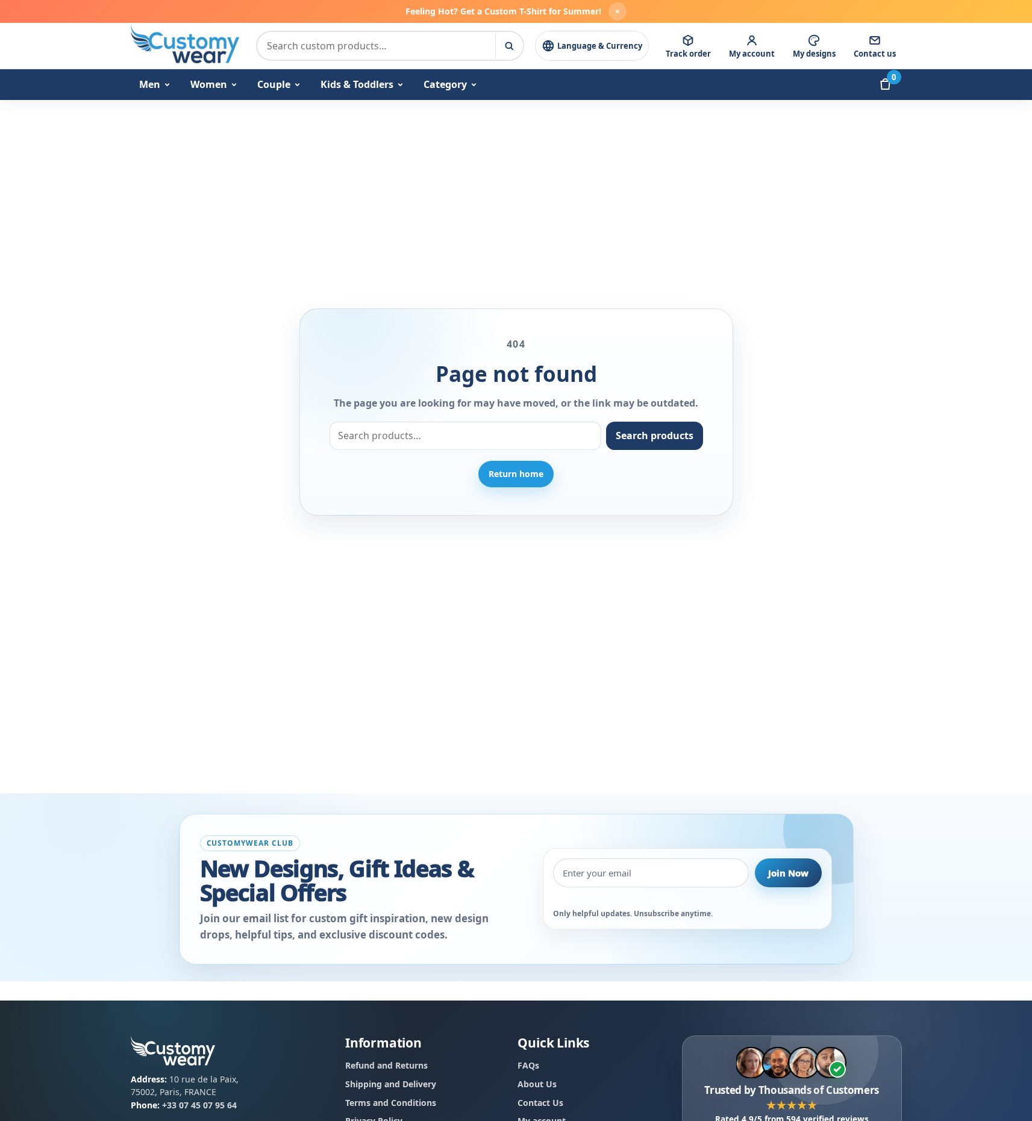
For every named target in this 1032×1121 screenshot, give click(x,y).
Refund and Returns (386, 1065)
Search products (654, 435)
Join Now (788, 873)
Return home (516, 473)
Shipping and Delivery (390, 1084)
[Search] (509, 46)
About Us (537, 1084)
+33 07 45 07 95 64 (199, 1105)
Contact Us (540, 1102)
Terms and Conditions (390, 1102)
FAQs (528, 1065)
